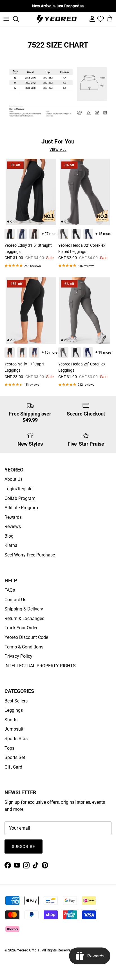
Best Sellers (16, 701)
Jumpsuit (14, 729)
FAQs (10, 590)
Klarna (11, 545)
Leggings (14, 710)
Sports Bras (16, 738)
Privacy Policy (18, 656)
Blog (9, 536)
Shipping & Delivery (24, 609)
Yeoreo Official (28, 950)
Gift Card (13, 767)
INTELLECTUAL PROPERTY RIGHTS (40, 665)
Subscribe (23, 846)
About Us (14, 479)
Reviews (13, 526)
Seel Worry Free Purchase (30, 555)
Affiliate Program (21, 507)
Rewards (13, 517)
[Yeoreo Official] (56, 19)
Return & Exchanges (24, 618)
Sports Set (15, 757)
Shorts (11, 719)
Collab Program (20, 498)
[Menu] (6, 19)
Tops (9, 748)
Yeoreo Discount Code (26, 637)
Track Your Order (21, 627)
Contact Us (15, 599)
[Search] (18, 19)
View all (58, 150)
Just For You (58, 141)
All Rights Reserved (57, 950)
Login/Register (19, 488)
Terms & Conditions (24, 647)
